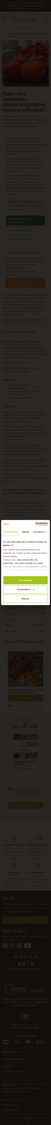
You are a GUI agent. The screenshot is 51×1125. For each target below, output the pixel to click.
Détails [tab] (25, 531)
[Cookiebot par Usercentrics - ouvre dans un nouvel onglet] (36, 524)
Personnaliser (24, 589)
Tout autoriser (25, 580)
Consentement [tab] (10, 531)
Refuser (25, 598)
